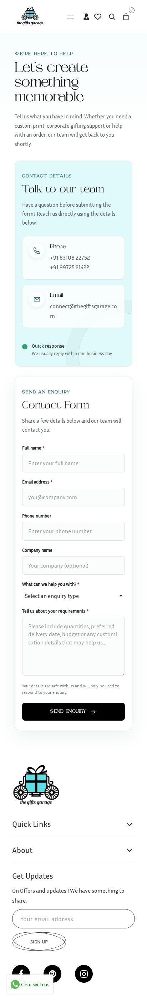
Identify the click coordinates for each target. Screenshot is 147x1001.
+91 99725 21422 (69, 267)
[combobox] (73, 595)
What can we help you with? (50, 584)
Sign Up (39, 941)
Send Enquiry (68, 712)
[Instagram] (84, 974)
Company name (37, 550)
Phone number (36, 516)
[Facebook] (21, 974)
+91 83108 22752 (70, 257)
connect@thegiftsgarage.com (83, 311)
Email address (37, 482)
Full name (33, 448)
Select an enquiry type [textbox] (52, 595)
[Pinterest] (52, 974)
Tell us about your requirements (55, 611)
